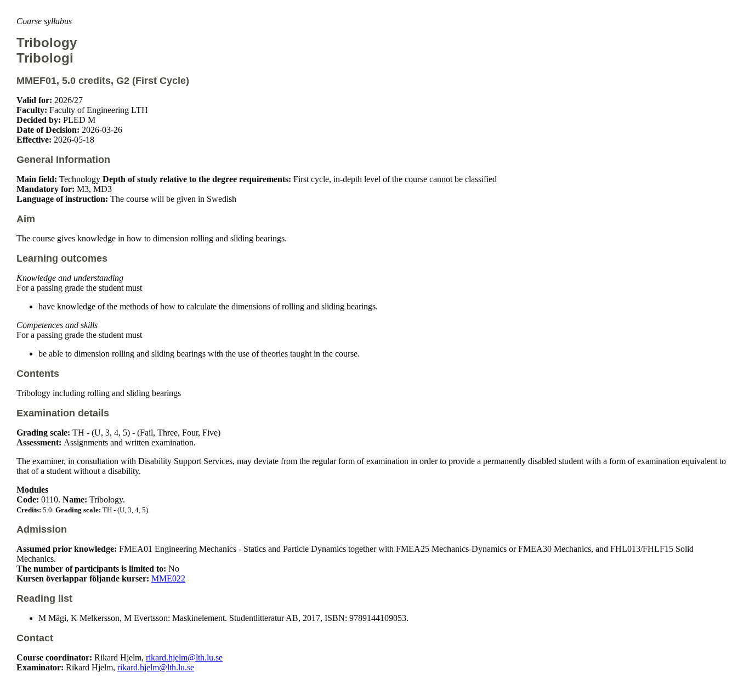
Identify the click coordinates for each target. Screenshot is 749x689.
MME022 (168, 578)
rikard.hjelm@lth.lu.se (184, 657)
